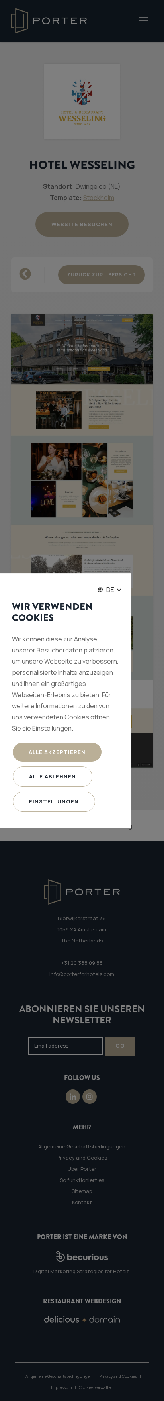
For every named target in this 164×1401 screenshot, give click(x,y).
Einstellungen (54, 801)
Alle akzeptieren (57, 752)
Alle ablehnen (52, 776)
